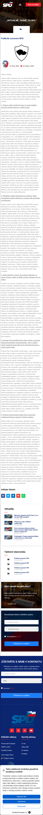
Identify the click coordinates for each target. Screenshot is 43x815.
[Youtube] (31, 730)
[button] (20, 4)
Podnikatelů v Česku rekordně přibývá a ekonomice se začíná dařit (26, 537)
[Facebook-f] (12, 730)
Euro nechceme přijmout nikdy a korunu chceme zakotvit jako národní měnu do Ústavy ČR (26, 529)
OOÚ (19, 636)
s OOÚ (12, 688)
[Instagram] (25, 730)
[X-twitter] (18, 730)
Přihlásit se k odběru (22, 644)
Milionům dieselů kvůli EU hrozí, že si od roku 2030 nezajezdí (26, 516)
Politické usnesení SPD (21, 558)
